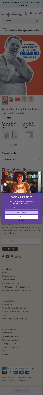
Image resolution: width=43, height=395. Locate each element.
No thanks (21, 217)
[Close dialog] (40, 173)
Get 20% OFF (21, 212)
